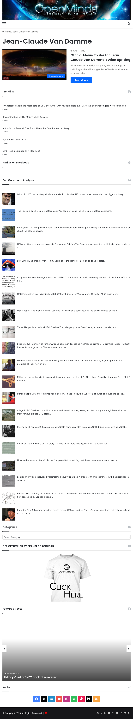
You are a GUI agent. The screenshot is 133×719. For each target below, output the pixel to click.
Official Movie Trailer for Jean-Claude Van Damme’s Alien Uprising (100, 57)
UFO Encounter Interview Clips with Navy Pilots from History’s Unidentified (55, 360)
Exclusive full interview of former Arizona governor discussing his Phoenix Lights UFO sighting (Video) (69, 344)
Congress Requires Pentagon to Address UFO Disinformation (48, 277)
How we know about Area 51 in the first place (40, 460)
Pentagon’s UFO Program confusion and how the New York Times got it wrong (57, 227)
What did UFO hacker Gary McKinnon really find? (41, 194)
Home (7, 31)
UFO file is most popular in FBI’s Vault (21, 151)
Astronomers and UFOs (14, 139)
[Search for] (129, 23)
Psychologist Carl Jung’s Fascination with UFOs (41, 427)
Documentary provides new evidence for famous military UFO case (57, 677)
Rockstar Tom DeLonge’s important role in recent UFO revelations (50, 510)
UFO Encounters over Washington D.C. (36, 294)
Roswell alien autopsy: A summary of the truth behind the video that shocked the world (61, 493)
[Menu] (4, 23)
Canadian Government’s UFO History (35, 443)
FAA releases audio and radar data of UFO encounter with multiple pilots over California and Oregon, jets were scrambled (64, 105)
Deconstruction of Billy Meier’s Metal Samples (25, 117)
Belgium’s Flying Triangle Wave (32, 260)
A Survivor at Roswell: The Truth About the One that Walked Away (35, 128)
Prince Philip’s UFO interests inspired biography (41, 393)
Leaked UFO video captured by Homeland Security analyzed (47, 477)
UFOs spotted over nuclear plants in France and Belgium (46, 244)
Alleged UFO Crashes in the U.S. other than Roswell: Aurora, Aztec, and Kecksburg (59, 410)
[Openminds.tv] (66, 10)
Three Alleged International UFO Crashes (38, 327)
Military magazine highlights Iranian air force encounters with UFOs (51, 377)
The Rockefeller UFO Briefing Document (37, 211)
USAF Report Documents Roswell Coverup (38, 310)
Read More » (81, 80)
